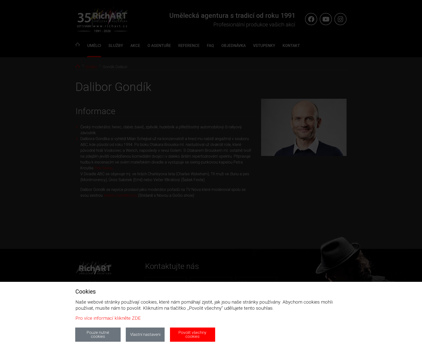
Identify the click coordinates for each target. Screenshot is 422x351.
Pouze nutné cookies (98, 334)
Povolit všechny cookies (192, 334)
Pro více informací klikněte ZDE (108, 318)
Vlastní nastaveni (145, 334)
